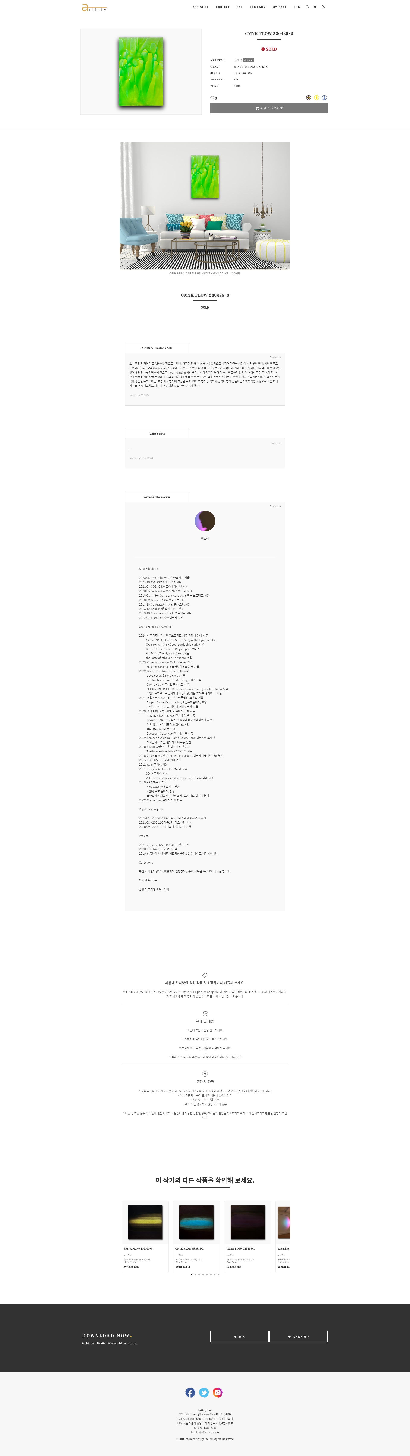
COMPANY (258, 6)
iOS (241, 1336)
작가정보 (248, 60)
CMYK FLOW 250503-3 (138, 1248)
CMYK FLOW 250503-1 (241, 1248)
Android (300, 1336)
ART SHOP (201, 6)
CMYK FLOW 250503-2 (189, 1248)
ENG (297, 6)
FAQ (240, 6)
